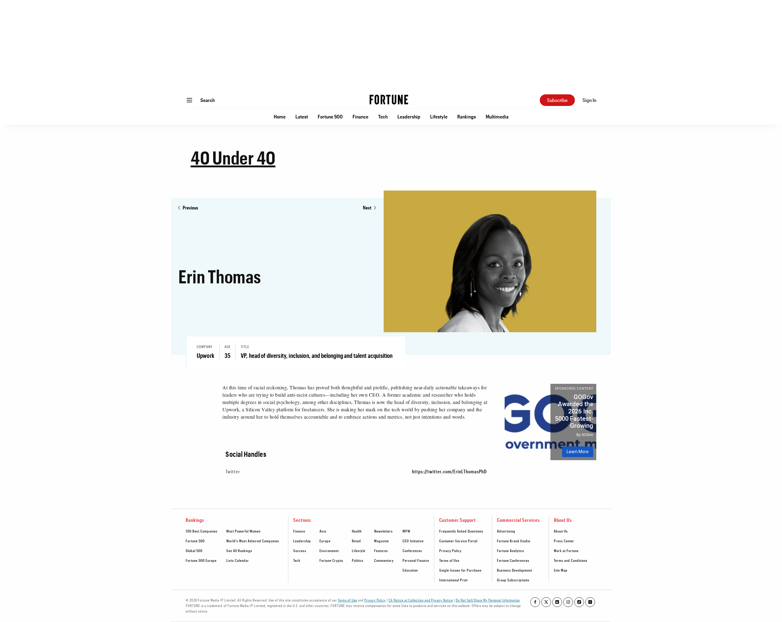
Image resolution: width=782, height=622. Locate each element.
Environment (329, 550)
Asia (323, 531)
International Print (453, 580)
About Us (561, 531)
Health (357, 531)
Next (367, 207)
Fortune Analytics (510, 550)
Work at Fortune (566, 550)
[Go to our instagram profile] (568, 602)
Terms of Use (449, 560)
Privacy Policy (450, 550)
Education (410, 570)
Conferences (412, 550)
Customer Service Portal (458, 541)
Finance (360, 116)
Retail (356, 541)
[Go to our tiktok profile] (579, 602)
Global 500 (194, 550)
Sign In (589, 100)
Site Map (561, 570)
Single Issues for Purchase (460, 570)
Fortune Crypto (331, 560)
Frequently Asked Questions (461, 531)
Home (280, 116)
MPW (406, 531)
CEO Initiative (413, 541)
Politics (358, 560)
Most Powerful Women (243, 531)
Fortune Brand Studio (513, 541)
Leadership (408, 116)
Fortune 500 (330, 116)
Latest (301, 116)
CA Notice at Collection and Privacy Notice (421, 600)
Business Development (514, 570)
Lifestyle (439, 116)
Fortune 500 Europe (201, 560)
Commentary (384, 560)
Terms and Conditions (570, 560)
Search (207, 100)
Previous (190, 207)
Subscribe (557, 100)
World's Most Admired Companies (252, 541)
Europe (325, 541)
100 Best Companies (201, 531)
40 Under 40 (233, 157)
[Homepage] (389, 100)
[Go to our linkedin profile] (557, 602)
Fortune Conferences (513, 560)
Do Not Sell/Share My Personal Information (488, 600)
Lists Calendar (237, 560)
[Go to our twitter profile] (546, 602)
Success (299, 550)
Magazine (381, 541)
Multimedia (497, 116)
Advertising (506, 531)
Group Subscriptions (513, 580)
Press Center (564, 541)
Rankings (466, 116)
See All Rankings (239, 550)
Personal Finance (416, 560)
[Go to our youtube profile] (590, 602)
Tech (383, 116)
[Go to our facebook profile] (535, 602)
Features (381, 550)
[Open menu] (189, 100)
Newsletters (383, 531)
